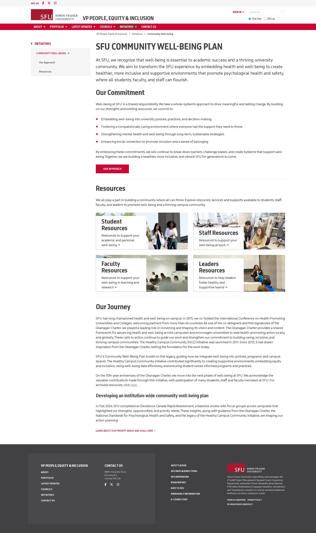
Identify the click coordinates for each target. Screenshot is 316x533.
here (134, 385)
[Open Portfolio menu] (67, 27)
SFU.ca (271, 18)
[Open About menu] (45, 27)
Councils (106, 27)
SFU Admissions (180, 476)
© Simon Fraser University (240, 504)
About (38, 27)
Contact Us (148, 27)
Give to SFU (177, 488)
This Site (257, 18)
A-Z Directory (179, 499)
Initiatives (126, 27)
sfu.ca (35, 3)
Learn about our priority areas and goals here (124, 430)
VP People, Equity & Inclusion (118, 18)
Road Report (178, 482)
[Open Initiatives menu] (136, 27)
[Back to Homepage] (54, 15)
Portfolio (57, 27)
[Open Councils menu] (115, 27)
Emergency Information (185, 493)
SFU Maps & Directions (184, 471)
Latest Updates (82, 27)
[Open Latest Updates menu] (95, 27)
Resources (45, 71)
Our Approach (47, 62)
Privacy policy (255, 500)
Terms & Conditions (236, 500)
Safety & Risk (178, 465)
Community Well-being (51, 53)
